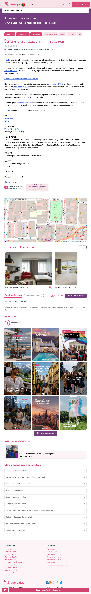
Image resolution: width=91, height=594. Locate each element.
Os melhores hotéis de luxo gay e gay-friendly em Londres (29, 510)
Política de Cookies (12, 565)
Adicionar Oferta (54, 559)
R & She (7, 60)
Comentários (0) (34, 295)
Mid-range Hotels (23, 34)
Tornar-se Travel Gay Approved (60, 565)
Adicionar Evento (54, 557)
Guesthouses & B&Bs (50, 34)
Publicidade (52, 552)
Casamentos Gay (11, 557)
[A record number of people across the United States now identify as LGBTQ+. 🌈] (73, 344)
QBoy (26, 87)
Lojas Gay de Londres (14, 490)
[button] (48, 222)
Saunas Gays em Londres (15, 470)
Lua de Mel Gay (10, 559)
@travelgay (15, 323)
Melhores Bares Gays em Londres (18, 484)
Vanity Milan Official (55, 84)
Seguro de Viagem (12, 573)
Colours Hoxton (10, 71)
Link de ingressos (11, 182)
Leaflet (64, 241)
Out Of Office (10, 554)
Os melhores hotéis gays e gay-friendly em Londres (26, 477)
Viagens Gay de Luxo (13, 567)
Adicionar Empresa (54, 554)
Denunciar (58, 296)
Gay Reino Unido (16, 18)
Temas (7, 575)
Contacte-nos (10, 552)
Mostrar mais (8, 39)
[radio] (5, 46)
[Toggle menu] (2, 4)
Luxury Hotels (10, 34)
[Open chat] (68, 4)
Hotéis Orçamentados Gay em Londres (21, 524)
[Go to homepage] (13, 4)
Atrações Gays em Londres (16, 504)
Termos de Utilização (13, 562)
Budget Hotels (36, 34)
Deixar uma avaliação (75, 296)
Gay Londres (31, 18)
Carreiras (51, 562)
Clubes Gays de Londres (15, 530)
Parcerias (51, 549)
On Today (71, 34)
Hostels (62, 34)
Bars (79, 34)
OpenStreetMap (74, 241)
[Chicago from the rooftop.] (17, 413)
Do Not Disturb (10, 570)
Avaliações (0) (13, 295)
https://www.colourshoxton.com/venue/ (21, 79)
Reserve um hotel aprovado (49, 590)
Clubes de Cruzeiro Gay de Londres (19, 517)
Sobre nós (8, 549)
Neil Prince (17, 87)
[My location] (5, 590)
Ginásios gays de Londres (15, 497)
